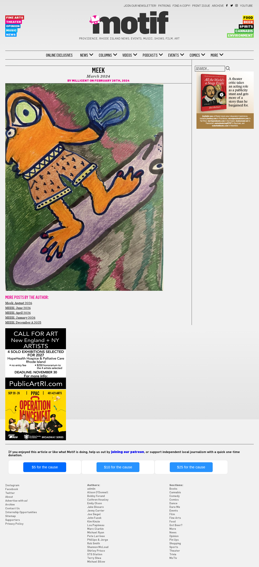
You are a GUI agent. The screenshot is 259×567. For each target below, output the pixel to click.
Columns (105, 55)
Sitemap (10, 516)
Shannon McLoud (97, 547)
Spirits (246, 26)
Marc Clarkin (95, 529)
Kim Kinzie (93, 521)
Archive (218, 5)
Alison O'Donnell (97, 492)
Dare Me (174, 507)
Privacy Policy (14, 524)
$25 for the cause (191, 467)
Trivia (172, 554)
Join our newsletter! (140, 5)
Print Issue (201, 5)
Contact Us (12, 508)
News (11, 34)
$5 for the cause (45, 467)
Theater (13, 21)
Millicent (80, 80)
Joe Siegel (94, 514)
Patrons (164, 5)
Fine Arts (14, 17)
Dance (173, 503)
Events (173, 55)
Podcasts (150, 55)
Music (11, 30)
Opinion (13, 26)
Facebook (227, 5)
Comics (195, 55)
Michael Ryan (95, 532)
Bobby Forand (96, 496)
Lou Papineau (95, 525)
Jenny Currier (95, 510)
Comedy (174, 496)
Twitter (232, 5)
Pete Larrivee (96, 536)
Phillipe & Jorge (97, 540)
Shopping (175, 543)
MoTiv (173, 558)
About (9, 497)
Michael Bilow (96, 562)
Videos (127, 55)
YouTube (246, 5)
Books (173, 489)
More (214, 55)
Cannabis (244, 31)
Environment (240, 35)
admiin (91, 489)
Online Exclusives (59, 55)
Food (248, 17)
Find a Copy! (181, 5)
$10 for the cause (118, 467)
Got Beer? (175, 525)
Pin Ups (174, 540)
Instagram (236, 5)
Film (172, 514)
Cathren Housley (97, 500)
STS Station (94, 554)
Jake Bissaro (95, 507)
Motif (129, 24)
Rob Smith (93, 543)
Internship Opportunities (21, 512)
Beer (248, 22)
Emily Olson (94, 503)
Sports (173, 547)
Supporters (12, 520)
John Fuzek (94, 518)
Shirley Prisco (96, 551)
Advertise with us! (16, 501)
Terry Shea (94, 558)
